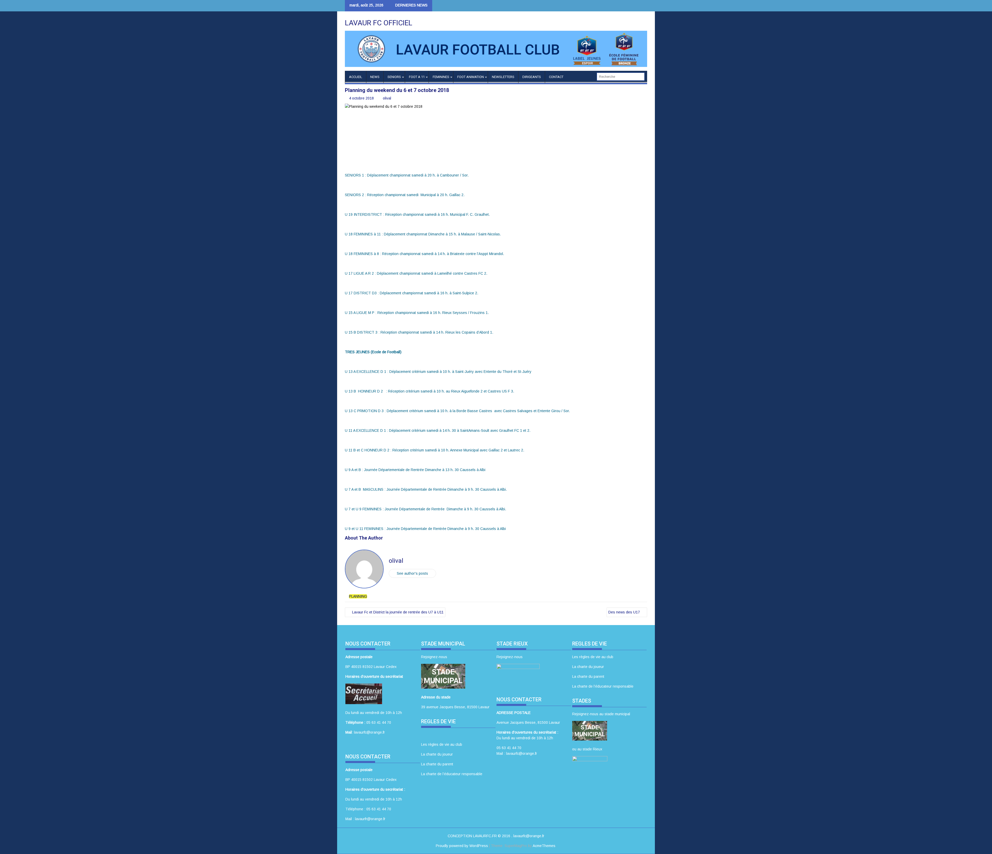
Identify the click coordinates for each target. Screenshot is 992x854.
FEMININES (441, 77)
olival (387, 98)
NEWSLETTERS (503, 77)
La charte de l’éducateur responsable (451, 774)
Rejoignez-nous (434, 657)
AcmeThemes (544, 846)
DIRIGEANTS (531, 77)
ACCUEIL (355, 77)
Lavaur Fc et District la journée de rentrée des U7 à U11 (398, 612)
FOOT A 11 (417, 77)
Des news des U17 (624, 612)
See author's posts (412, 573)
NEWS (374, 77)
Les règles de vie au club (441, 744)
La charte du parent (437, 764)
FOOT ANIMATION (470, 77)
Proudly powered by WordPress (462, 846)
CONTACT (556, 77)
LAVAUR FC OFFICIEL (378, 23)
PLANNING (358, 596)
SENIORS (394, 77)
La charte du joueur (437, 754)
